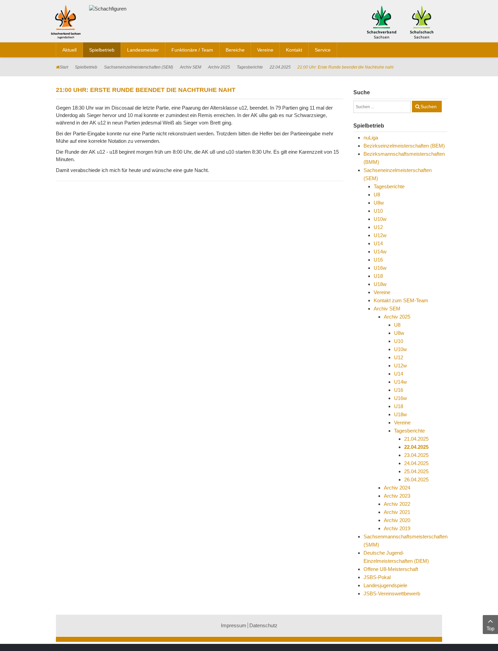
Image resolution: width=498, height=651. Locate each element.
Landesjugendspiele (385, 585)
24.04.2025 (416, 463)
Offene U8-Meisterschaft (391, 569)
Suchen (428, 106)
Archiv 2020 (397, 520)
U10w (380, 219)
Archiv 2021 (397, 512)
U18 (378, 276)
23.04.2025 (416, 455)
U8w (379, 203)
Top (490, 628)
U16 (378, 260)
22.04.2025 (280, 67)
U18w (380, 284)
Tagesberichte (250, 67)
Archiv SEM (190, 67)
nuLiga (371, 137)
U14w (380, 251)
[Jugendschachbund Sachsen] (67, 23)
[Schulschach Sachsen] (422, 21)
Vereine (382, 292)
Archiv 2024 (397, 488)
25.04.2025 (416, 471)
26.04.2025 (416, 479)
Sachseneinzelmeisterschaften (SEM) (138, 67)
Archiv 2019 (397, 528)
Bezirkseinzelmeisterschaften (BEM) (404, 146)
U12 (378, 227)
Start (64, 67)
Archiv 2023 (397, 496)
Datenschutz (263, 625)
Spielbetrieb (86, 67)
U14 (378, 243)
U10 (378, 211)
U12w (380, 235)
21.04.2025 (416, 439)
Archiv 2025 (219, 67)
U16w (380, 268)
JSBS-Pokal (377, 577)
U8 (377, 194)
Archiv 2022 (397, 504)
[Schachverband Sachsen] (382, 21)
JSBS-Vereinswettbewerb (392, 593)
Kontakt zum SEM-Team (401, 300)
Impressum (233, 625)
